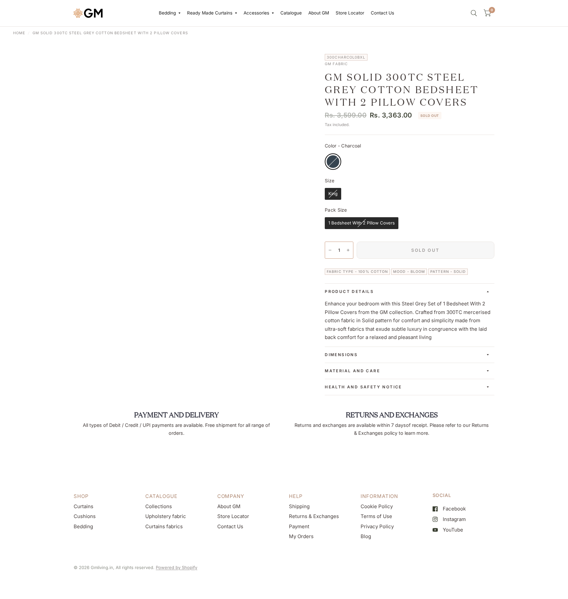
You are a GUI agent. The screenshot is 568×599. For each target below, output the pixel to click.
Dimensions (341, 354)
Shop (81, 496)
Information (379, 496)
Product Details (349, 291)
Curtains (83, 506)
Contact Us (382, 12)
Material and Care (352, 370)
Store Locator (350, 12)
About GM (318, 12)
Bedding (167, 12)
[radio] (333, 161)
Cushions (85, 516)
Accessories (256, 12)
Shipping (299, 506)
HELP (296, 496)
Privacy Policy (377, 526)
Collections (158, 506)
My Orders (301, 536)
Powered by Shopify (176, 567)
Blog (366, 536)
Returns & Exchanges (314, 516)
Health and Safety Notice (363, 386)
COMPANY (230, 496)
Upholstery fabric (165, 516)
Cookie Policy (377, 506)
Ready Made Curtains (209, 12)
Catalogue (291, 12)
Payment (299, 526)
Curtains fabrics (164, 526)
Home (19, 33)
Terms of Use (376, 516)
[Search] (473, 13)
